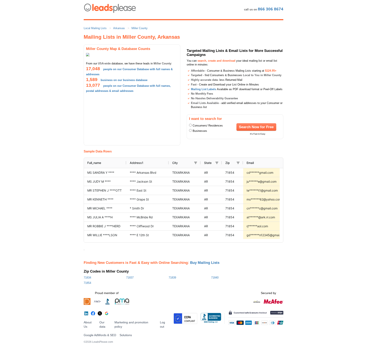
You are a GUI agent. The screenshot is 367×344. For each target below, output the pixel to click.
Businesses (200, 130)
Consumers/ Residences (208, 125)
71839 (172, 277)
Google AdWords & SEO (100, 335)
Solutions (126, 335)
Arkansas (119, 28)
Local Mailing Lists (95, 28)
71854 (87, 282)
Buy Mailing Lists (204, 262)
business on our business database (124, 80)
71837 (130, 277)
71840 (215, 277)
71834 (87, 277)
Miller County (139, 28)
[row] (206, 163)
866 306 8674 (270, 9)
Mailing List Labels (203, 89)
